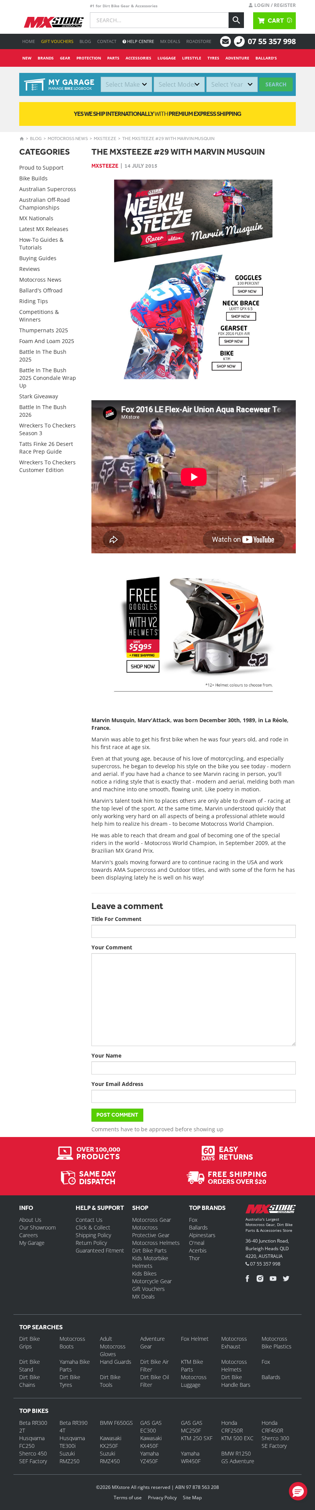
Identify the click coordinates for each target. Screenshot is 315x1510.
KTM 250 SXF (196, 1438)
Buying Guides (37, 258)
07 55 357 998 (272, 41)
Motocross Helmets (156, 1242)
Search (276, 84)
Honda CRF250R (232, 1426)
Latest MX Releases (43, 229)
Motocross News (68, 138)
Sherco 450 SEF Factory (33, 1457)
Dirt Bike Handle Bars (235, 1380)
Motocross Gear (151, 1219)
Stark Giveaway (38, 396)
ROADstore (198, 41)
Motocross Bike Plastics (277, 1342)
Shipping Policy (93, 1235)
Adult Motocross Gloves (113, 1346)
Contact (106, 41)
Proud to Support (41, 167)
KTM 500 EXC (237, 1438)
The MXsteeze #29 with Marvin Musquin (168, 138)
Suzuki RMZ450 (110, 1457)
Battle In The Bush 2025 (42, 355)
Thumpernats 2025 (43, 330)
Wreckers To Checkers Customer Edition (47, 466)
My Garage (32, 1242)
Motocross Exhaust (234, 1342)
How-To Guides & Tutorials (41, 243)
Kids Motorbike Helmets (150, 1261)
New (27, 58)
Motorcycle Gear (152, 1281)
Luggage (167, 58)
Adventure (237, 58)
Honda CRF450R (272, 1426)
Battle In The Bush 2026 (42, 410)
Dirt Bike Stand (29, 1365)
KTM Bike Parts (192, 1365)
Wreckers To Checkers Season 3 (47, 429)
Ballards (198, 1227)
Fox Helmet (195, 1338)
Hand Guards (115, 1361)
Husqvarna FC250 (32, 1441)
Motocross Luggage (194, 1380)
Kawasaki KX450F (151, 1441)
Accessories (138, 58)
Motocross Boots (72, 1342)
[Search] (236, 20)
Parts (113, 58)
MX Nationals (36, 218)
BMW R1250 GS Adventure (237, 1457)
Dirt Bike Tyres (70, 1380)
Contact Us (89, 1219)
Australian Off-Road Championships (44, 203)
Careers (28, 1235)
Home (28, 41)
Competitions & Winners (39, 315)
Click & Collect (93, 1227)
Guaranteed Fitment (100, 1250)
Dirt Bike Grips (29, 1342)
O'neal (196, 1242)
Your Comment (111, 947)
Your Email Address (117, 1084)
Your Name (106, 1055)
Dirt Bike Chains (29, 1380)
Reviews (29, 268)
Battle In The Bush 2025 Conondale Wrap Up (47, 377)
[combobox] (126, 84)
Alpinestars (202, 1235)
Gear (65, 58)
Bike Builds (33, 178)
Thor (194, 1258)
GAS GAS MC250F (191, 1426)
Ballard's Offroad (41, 290)
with (157, 113)
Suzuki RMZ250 (70, 1457)
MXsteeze (105, 138)
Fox (193, 1219)
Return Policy (91, 1242)
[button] (298, 1491)
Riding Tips (33, 301)
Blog (85, 41)
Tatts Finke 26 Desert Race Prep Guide (46, 447)
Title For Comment (116, 919)
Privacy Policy (162, 1497)
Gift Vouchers (57, 41)
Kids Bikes (144, 1273)
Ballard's (266, 58)
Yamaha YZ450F (149, 1457)
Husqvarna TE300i (72, 1441)
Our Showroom (37, 1227)
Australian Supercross (47, 189)
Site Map (192, 1497)
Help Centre (140, 41)
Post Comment (117, 1115)
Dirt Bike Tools (110, 1380)
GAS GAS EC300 (151, 1426)
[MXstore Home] (270, 1210)
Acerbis (198, 1250)
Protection (88, 58)
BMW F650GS (116, 1422)
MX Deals (170, 41)
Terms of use (128, 1497)
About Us (30, 1219)
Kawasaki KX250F (110, 1441)
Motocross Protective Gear (150, 1231)
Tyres (213, 58)
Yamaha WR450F (191, 1457)
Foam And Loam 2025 (46, 341)
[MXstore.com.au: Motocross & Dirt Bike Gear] (54, 22)
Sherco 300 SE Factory (275, 1441)
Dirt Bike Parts (149, 1250)
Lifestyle (191, 58)
